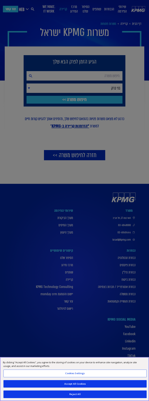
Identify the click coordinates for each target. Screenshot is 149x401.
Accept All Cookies (75, 383)
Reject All (74, 394)
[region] (74, 379)
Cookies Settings (75, 373)
